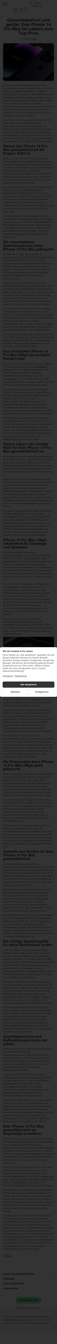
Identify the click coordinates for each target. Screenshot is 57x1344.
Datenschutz (21, 675)
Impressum (8, 675)
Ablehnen (15, 691)
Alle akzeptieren (28, 684)
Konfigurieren (41, 691)
